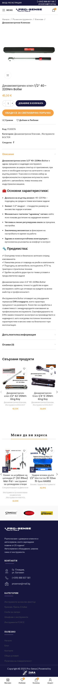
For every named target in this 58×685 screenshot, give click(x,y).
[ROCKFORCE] (29, 513)
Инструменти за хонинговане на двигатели (15, 493)
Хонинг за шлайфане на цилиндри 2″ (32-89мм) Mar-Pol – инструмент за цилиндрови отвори (15, 480)
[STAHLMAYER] (11, 513)
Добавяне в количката (31, 103)
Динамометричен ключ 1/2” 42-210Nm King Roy (15, 396)
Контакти (8, 650)
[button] (24, 373)
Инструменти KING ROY (15, 405)
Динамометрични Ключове (16, 22)
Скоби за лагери (12, 612)
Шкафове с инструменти (16, 617)
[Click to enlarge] (7, 75)
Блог (6, 645)
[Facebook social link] (13, 142)
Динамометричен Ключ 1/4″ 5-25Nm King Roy (43, 396)
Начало (6, 19)
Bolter (45, 160)
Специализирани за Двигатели (15, 487)
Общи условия (11, 655)
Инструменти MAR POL (15, 497)
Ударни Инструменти (46, 484)
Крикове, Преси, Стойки (15, 607)
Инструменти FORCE (14, 622)
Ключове (39, 19)
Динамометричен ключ (14, 160)
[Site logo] (29, 10)
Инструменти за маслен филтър (20, 602)
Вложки (33, 484)
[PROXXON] (47, 513)
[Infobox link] (40, 2)
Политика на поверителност (18, 661)
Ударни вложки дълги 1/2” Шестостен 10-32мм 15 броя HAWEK (43, 478)
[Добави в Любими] (24, 368)
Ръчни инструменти (22, 19)
